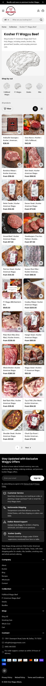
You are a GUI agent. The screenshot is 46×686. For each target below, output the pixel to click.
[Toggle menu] (3, 10)
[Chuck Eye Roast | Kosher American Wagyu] (33, 420)
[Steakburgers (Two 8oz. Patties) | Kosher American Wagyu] (33, 223)
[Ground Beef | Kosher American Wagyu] (12, 223)
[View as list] (41, 108)
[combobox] (23, 19)
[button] (3, 2)
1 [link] (17, 448)
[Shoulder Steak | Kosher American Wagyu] (12, 420)
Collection (13, 27)
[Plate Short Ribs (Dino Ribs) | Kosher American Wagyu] (12, 321)
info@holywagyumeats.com (15, 643)
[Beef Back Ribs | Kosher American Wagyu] (12, 387)
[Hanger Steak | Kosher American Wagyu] (33, 321)
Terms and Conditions (36, 677)
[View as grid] (35, 108)
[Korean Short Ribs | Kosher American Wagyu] (33, 256)
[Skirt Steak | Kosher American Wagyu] (33, 157)
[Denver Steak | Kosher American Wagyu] (33, 190)
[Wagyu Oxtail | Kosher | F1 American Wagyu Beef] (33, 354)
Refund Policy (20, 677)
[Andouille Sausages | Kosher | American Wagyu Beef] (12, 124)
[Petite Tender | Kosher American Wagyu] (12, 190)
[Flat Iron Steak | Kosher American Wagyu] (12, 256)
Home (4, 27)
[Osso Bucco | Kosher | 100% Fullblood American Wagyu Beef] (33, 124)
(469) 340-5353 (10, 647)
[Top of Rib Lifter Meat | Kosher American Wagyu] (33, 387)
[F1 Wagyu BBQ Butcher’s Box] (12, 288)
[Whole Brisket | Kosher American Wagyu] (12, 354)
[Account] (38, 10)
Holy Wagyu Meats (15, 682)
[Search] (41, 19)
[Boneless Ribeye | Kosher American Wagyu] (12, 157)
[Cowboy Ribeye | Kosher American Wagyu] (33, 288)
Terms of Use (28, 484)
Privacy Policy (7, 677)
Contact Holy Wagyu (15, 525)
